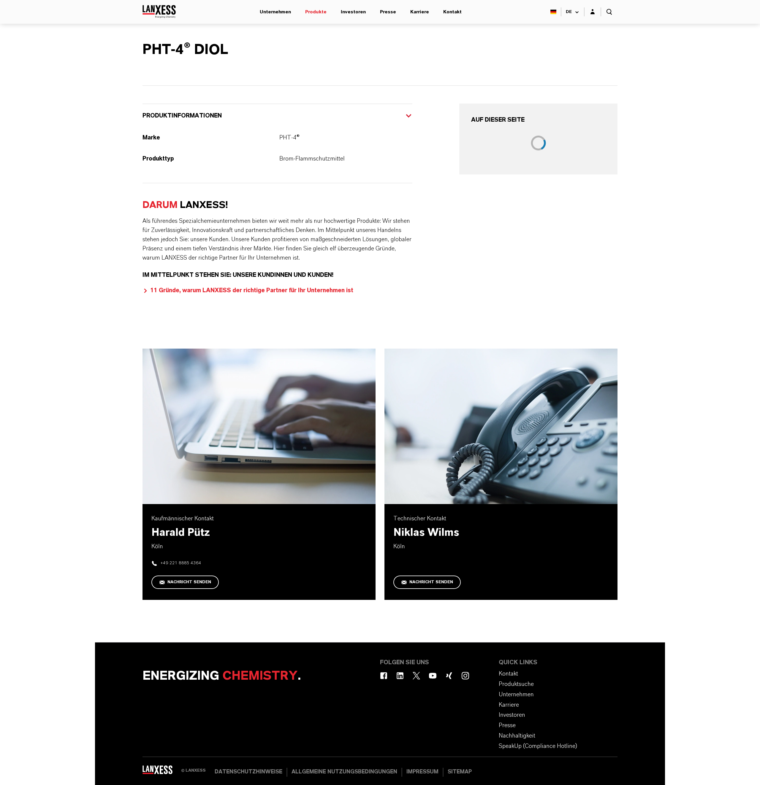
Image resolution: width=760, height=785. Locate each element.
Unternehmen (275, 11)
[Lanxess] (161, 772)
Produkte (316, 11)
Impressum (422, 772)
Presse (388, 11)
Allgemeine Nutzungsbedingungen (344, 772)
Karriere (419, 11)
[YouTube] (432, 675)
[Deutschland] (553, 12)
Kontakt (452, 11)
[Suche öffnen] (609, 12)
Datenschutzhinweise (248, 772)
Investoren (353, 11)
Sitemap (460, 772)
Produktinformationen (182, 116)
